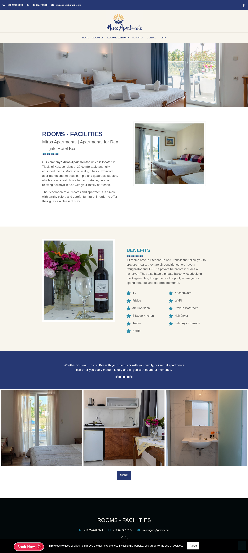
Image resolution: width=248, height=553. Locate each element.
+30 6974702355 (39, 5)
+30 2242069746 (15, 5)
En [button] (162, 37)
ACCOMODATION (117, 37)
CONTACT (152, 37)
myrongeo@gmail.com (68, 5)
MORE (124, 475)
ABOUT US (98, 37)
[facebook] (243, 5)
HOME (85, 37)
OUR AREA (137, 37)
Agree (193, 545)
